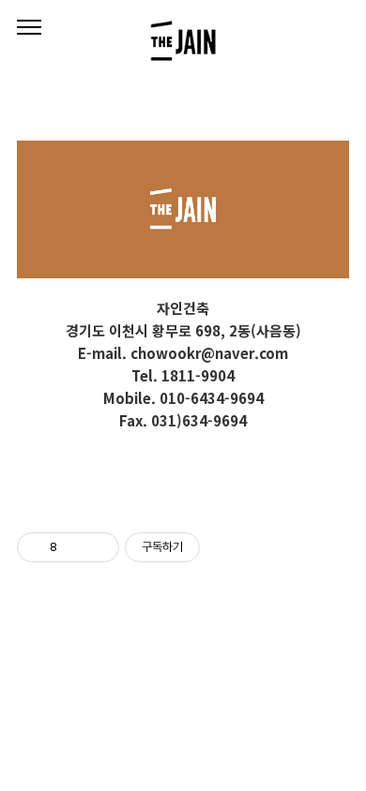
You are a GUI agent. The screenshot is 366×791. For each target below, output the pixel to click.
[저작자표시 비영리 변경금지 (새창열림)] (225, 547)
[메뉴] (29, 28)
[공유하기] (74, 547)
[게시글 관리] (98, 547)
